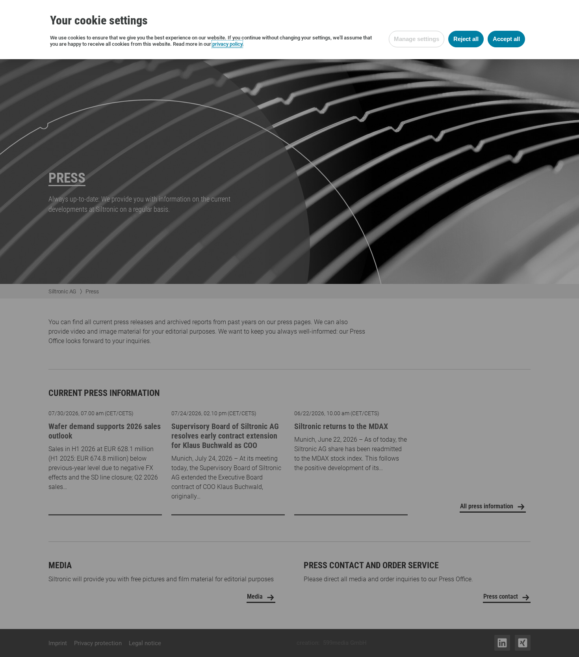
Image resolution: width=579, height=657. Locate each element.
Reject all (466, 38)
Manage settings (416, 38)
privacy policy (227, 44)
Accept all (506, 38)
